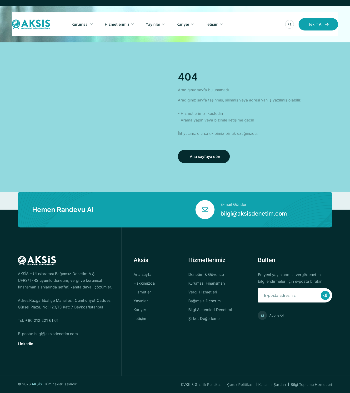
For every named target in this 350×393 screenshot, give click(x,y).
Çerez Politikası (240, 384)
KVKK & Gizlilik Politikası (201, 384)
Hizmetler (142, 292)
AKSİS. (38, 384)
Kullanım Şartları (272, 384)
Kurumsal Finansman (206, 283)
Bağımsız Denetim (204, 300)
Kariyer (182, 24)
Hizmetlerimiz (117, 24)
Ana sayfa (142, 274)
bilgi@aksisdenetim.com (253, 213)
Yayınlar (153, 24)
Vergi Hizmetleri (202, 292)
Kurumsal (80, 24)
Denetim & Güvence (206, 274)
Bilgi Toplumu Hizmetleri (311, 384)
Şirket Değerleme (204, 318)
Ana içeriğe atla (14, 3)
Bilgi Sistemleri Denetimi (210, 309)
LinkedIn (25, 343)
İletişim (211, 24)
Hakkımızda (144, 283)
